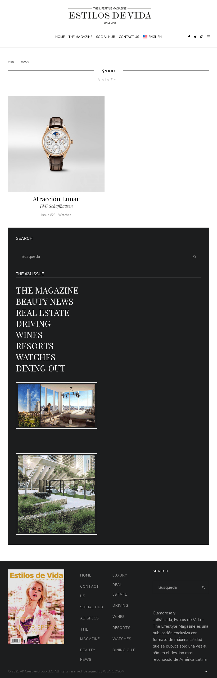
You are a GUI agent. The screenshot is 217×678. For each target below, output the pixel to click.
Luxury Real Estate (119, 585)
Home (60, 37)
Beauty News (45, 301)
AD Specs (89, 618)
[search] (195, 256)
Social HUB (105, 37)
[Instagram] (201, 36)
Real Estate (43, 312)
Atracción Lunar (56, 199)
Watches (64, 215)
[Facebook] (189, 36)
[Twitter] (195, 36)
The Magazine (80, 37)
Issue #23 (48, 215)
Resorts (35, 345)
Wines (29, 334)
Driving (33, 323)
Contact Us (129, 37)
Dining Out (41, 368)
